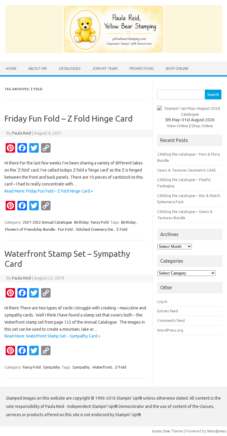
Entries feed (167, 311)
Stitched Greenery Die (94, 229)
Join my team (105, 68)
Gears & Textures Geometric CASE (186, 170)
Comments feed (171, 320)
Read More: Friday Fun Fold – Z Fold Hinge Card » (48, 191)
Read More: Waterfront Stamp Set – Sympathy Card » (52, 336)
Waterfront (102, 367)
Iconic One (161, 431)
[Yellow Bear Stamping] (113, 51)
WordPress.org (170, 330)
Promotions (141, 68)
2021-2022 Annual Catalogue (47, 222)
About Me (37, 68)
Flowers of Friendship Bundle (30, 229)
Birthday (81, 222)
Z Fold (121, 229)
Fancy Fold (100, 222)
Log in (162, 301)
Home (11, 68)
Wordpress (216, 431)
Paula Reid (21, 133)
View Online (177, 125)
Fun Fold (65, 229)
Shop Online (177, 68)
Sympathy (51, 367)
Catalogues (69, 68)
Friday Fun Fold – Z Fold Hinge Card (68, 118)
